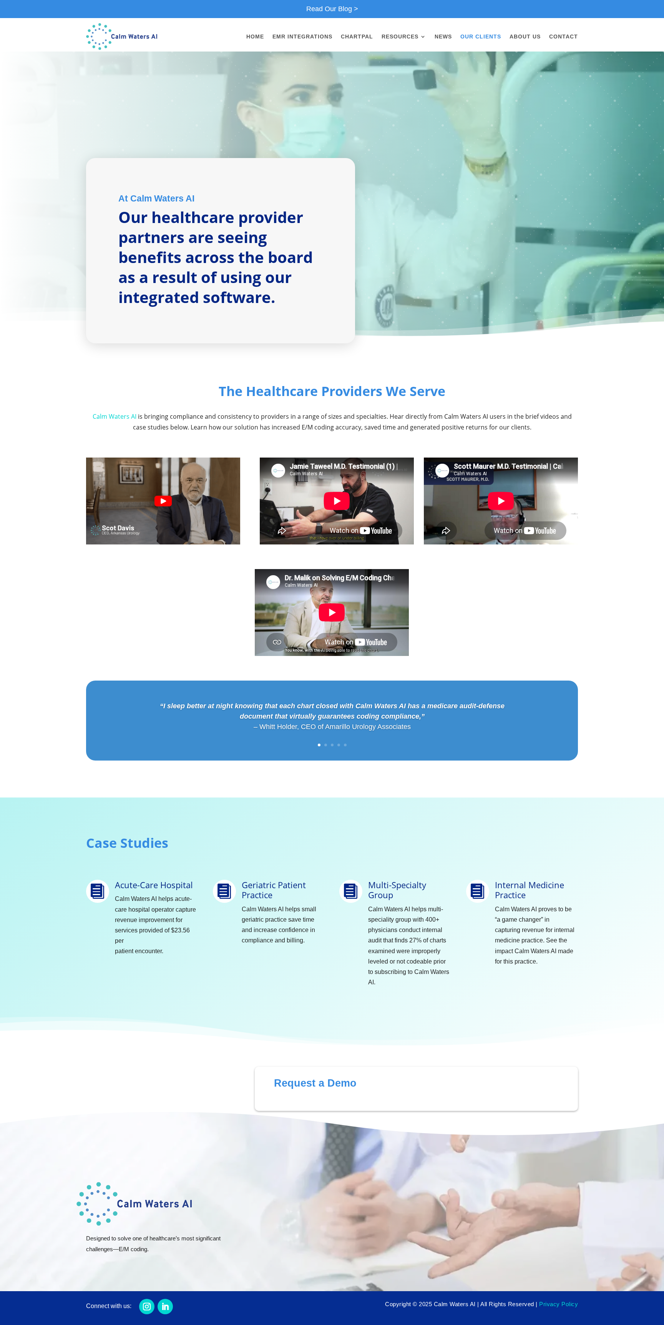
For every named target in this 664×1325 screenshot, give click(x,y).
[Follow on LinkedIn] (165, 1306)
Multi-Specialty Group (397, 890)
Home (255, 36)
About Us (525, 36)
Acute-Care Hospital (154, 885)
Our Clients (480, 36)
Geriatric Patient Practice (274, 890)
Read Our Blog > (332, 9)
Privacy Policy (558, 1304)
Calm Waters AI (114, 416)
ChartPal (357, 36)
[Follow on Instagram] (146, 1306)
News (443, 36)
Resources (400, 36)
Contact (563, 36)
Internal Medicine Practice (529, 890)
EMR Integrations (302, 36)
